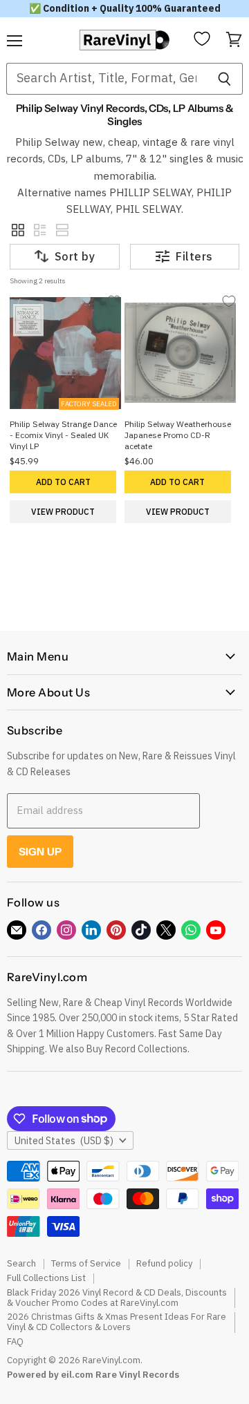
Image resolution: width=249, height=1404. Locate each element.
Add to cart (63, 482)
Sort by (75, 256)
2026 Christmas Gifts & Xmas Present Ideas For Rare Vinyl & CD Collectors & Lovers (116, 1322)
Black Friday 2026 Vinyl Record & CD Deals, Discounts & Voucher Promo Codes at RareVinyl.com (117, 1298)
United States (64, 1141)
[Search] (224, 79)
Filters (194, 256)
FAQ (15, 1341)
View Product (63, 511)
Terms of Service (86, 1263)
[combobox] (106, 79)
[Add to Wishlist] (114, 301)
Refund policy (164, 1263)
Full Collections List (46, 1278)
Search (21, 1263)
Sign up (40, 851)
